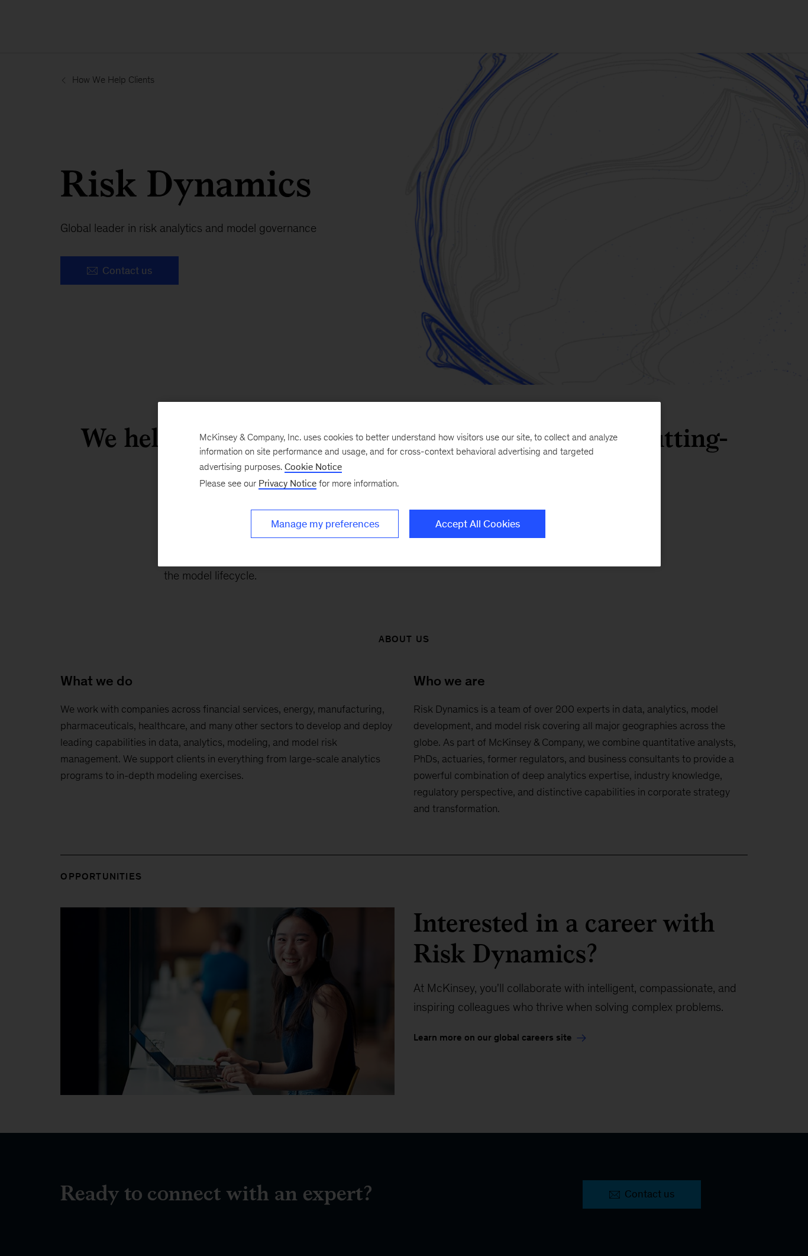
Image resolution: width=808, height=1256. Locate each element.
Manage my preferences (325, 524)
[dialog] (409, 484)
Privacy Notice (287, 483)
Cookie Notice (313, 467)
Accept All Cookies (477, 524)
